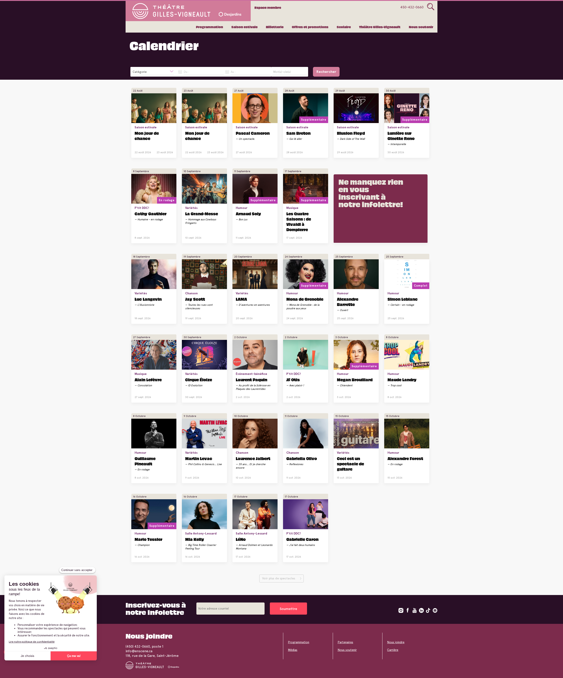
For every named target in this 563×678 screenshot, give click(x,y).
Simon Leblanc (403, 299)
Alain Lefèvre (148, 379)
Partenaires (345, 642)
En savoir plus (150, 151)
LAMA (241, 299)
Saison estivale (244, 27)
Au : (233, 72)
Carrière (392, 650)
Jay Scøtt (195, 299)
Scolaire (344, 27)
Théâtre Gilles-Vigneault (379, 27)
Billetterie (274, 27)
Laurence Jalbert (253, 458)
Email (435, 610)
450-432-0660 (412, 7)
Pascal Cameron (253, 133)
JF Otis (293, 379)
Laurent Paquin (251, 379)
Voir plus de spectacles (278, 578)
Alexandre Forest (405, 458)
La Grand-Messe (201, 213)
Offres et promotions (310, 27)
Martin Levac (198, 458)
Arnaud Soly (248, 213)
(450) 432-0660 (138, 646)
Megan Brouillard (355, 379)
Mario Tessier (148, 539)
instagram (400, 610)
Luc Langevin (148, 299)
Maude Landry (402, 379)
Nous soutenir (421, 27)
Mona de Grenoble (304, 299)
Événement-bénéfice (251, 374)
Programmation (209, 27)
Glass (431, 7)
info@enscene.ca (139, 651)
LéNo (241, 539)
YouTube (414, 610)
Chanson (191, 293)
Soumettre (288, 609)
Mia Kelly (194, 539)
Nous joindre (395, 642)
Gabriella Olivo (301, 458)
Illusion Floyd (351, 133)
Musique (292, 208)
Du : (186, 72)
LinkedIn (421, 610)
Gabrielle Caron (302, 539)
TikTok (428, 610)
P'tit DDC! (142, 208)
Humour (241, 208)
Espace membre (267, 7)
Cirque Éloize (198, 379)
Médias (292, 650)
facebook (407, 610)
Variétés (191, 208)
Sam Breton (298, 133)
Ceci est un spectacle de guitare (350, 463)
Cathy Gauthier (150, 213)
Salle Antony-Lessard (201, 533)
